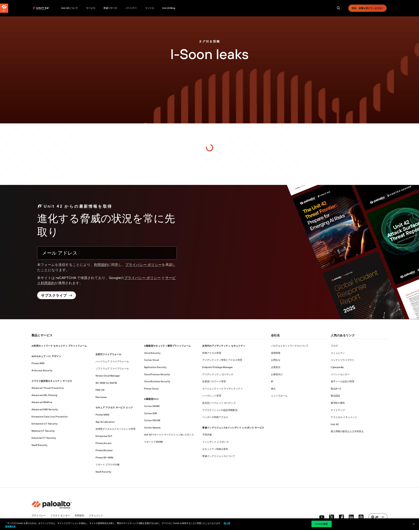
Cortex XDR (150, 413)
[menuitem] (44, 8)
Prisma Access (104, 443)
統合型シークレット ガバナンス (219, 403)
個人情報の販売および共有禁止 (347, 431)
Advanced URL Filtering (44, 395)
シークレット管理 (211, 395)
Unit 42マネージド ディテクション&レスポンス (169, 434)
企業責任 (275, 367)
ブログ (334, 345)
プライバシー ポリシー (143, 265)
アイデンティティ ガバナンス (217, 374)
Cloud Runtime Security (157, 381)
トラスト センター (60, 515)
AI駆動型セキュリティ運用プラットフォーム (167, 345)
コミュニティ (338, 353)
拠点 (273, 388)
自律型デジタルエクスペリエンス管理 (115, 429)
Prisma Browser (104, 450)
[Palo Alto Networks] (43, 8)
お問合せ (275, 360)
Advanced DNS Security (45, 409)
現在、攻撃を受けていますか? (367, 8)
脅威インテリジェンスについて (218, 456)
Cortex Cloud (151, 360)
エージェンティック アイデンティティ (222, 388)
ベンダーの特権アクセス (215, 417)
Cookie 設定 (321, 524)
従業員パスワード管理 (214, 381)
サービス (90, 8)
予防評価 (207, 434)
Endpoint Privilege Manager (217, 367)
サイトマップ (338, 410)
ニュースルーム (279, 395)
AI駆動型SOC (151, 399)
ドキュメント (96, 515)
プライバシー (39, 515)
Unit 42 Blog (168, 8)
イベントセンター (340, 374)
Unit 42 (335, 424)
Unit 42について (69, 8)
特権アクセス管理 (211, 353)
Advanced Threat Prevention (48, 388)
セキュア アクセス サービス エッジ (114, 407)
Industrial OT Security (44, 438)
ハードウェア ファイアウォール (112, 361)
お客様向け (277, 374)
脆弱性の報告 (338, 403)
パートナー (131, 8)
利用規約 (101, 265)
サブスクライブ (54, 295)
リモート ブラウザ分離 (108, 464)
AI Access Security (42, 370)
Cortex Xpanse (152, 427)
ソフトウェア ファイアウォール (112, 368)
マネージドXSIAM (153, 441)
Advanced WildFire (42, 402)
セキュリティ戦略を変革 (215, 449)
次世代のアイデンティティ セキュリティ (223, 345)
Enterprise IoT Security (44, 423)
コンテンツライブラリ (342, 360)
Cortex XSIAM (152, 406)
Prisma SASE (102, 414)
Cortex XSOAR (152, 420)
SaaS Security (39, 445)
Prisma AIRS (38, 363)
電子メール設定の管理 (342, 381)
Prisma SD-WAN (104, 457)
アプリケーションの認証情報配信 (219, 410)
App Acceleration (105, 422)
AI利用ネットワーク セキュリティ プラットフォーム (59, 345)
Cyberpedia (337, 367)
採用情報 (275, 353)
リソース (149, 8)
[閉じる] (413, 524)
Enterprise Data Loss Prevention (50, 416)
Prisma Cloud (151, 388)
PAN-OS (100, 390)
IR (272, 381)
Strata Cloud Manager (108, 375)
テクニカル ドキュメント (344, 417)
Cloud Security (152, 353)
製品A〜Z (336, 388)
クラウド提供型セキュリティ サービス (52, 381)
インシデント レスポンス (215, 441)
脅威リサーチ (110, 8)
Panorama (101, 397)
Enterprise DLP (104, 436)
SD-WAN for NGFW (106, 383)
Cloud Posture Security (157, 374)
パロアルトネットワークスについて (290, 345)
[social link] (321, 517)
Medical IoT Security (43, 431)
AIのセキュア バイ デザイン (46, 356)
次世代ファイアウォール (108, 354)
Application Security (155, 367)
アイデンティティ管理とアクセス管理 (222, 360)
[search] (338, 8)
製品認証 (335, 395)
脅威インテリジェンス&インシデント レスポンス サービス (233, 427)
